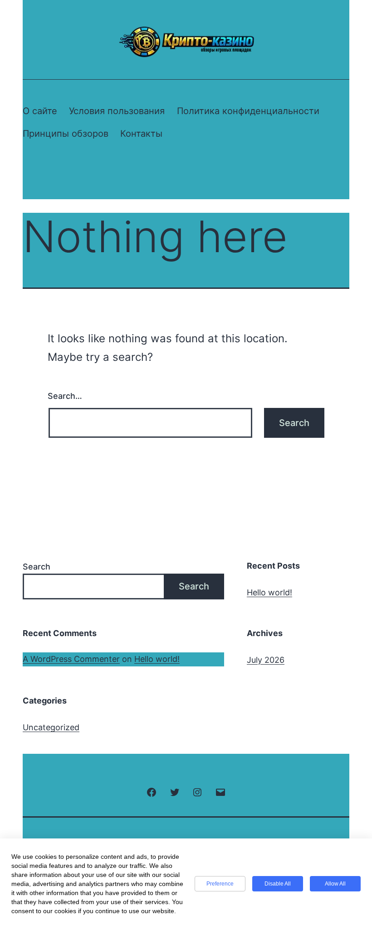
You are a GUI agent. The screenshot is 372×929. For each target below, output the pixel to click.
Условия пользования (117, 110)
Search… (65, 396)
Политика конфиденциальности (248, 110)
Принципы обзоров (65, 133)
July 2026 (265, 660)
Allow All (335, 884)
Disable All (277, 884)
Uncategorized (51, 727)
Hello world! (269, 592)
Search (36, 566)
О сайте (40, 110)
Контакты (141, 133)
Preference (220, 884)
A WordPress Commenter (71, 659)
